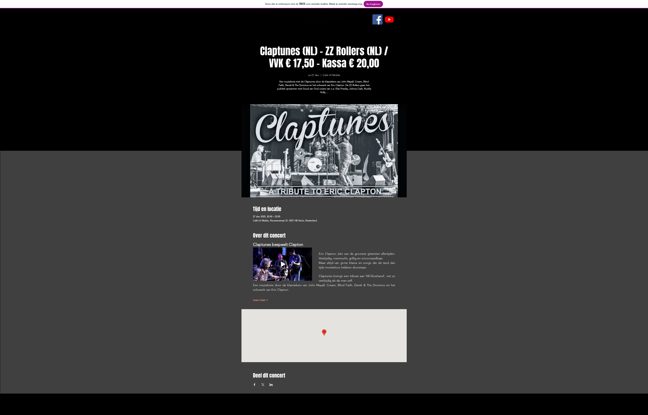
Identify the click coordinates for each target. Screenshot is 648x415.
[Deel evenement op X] (262, 384)
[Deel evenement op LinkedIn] (271, 384)
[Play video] (282, 264)
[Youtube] (389, 19)
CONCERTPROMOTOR (324, 28)
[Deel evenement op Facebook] (254, 384)
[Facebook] (377, 19)
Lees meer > (260, 300)
